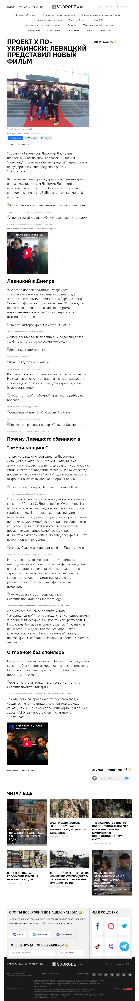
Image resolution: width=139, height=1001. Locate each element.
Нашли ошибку (13, 770)
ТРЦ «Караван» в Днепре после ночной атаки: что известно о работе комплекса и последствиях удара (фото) (110, 831)
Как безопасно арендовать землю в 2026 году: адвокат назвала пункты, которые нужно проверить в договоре (110, 881)
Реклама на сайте (82, 973)
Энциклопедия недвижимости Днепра (101, 15)
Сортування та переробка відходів (43, 25)
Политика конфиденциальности (19, 976)
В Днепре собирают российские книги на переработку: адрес (22, 876)
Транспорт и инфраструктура (98, 25)
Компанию (111, 7)
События (72, 25)
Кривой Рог (98, 20)
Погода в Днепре (77, 20)
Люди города (53, 30)
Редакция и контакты (50, 973)
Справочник (36, 7)
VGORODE (66, 964)
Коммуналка (34, 30)
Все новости (105, 30)
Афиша (23, 7)
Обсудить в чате (28, 770)
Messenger (66, 934)
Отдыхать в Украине (25, 15)
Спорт (89, 30)
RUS (123, 7)
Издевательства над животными (58, 15)
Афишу (100, 7)
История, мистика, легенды (48, 20)
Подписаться (73, 952)
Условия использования (16, 973)
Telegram (42, 934)
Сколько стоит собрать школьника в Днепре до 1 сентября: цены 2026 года (26, 834)
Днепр (80, 964)
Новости (12, 7)
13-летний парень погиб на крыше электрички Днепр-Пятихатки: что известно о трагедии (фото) (69, 877)
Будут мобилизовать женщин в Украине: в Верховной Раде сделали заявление (68, 827)
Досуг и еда (73, 30)
